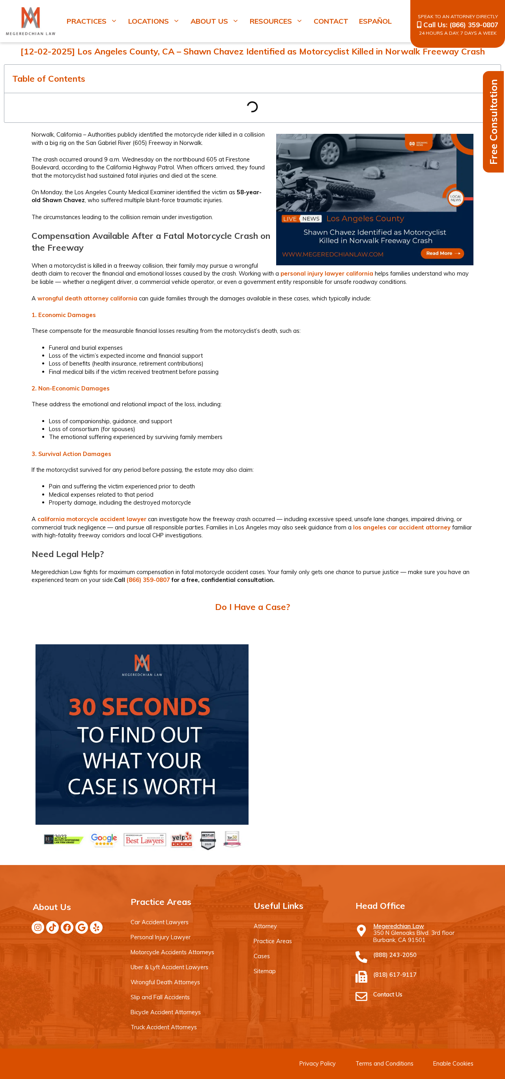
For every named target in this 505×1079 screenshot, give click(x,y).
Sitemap (265, 971)
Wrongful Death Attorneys (165, 982)
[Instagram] (38, 927)
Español (375, 21)
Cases (262, 956)
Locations (148, 21)
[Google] (81, 927)
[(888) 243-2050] (361, 957)
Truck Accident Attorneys (164, 1027)
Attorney (265, 926)
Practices (87, 21)
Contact (331, 21)
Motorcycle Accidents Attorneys (172, 952)
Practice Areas (273, 941)
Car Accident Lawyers (160, 922)
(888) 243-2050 (395, 955)
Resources (271, 21)
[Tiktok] (52, 927)
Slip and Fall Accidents (160, 997)
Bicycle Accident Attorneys (166, 1012)
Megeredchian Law (398, 926)
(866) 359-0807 (473, 25)
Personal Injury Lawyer (161, 937)
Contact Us (387, 994)
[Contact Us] (361, 996)
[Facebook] (67, 927)
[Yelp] (96, 927)
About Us (209, 21)
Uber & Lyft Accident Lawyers (169, 967)
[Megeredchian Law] (361, 930)
